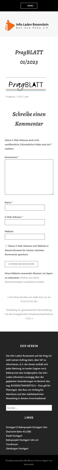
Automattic (29, 464)
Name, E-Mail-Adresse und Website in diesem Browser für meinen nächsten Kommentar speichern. (26, 250)
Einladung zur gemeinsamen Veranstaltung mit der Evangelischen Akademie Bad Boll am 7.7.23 (29, 314)
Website (9, 231)
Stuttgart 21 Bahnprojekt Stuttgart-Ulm (26, 427)
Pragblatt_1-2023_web (17, 96)
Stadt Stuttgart (14, 435)
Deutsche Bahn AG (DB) (18, 431)
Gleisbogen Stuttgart (17, 448)
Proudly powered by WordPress (19, 460)
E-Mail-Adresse (14, 217)
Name (9, 202)
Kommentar (12, 157)
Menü (30, 5)
